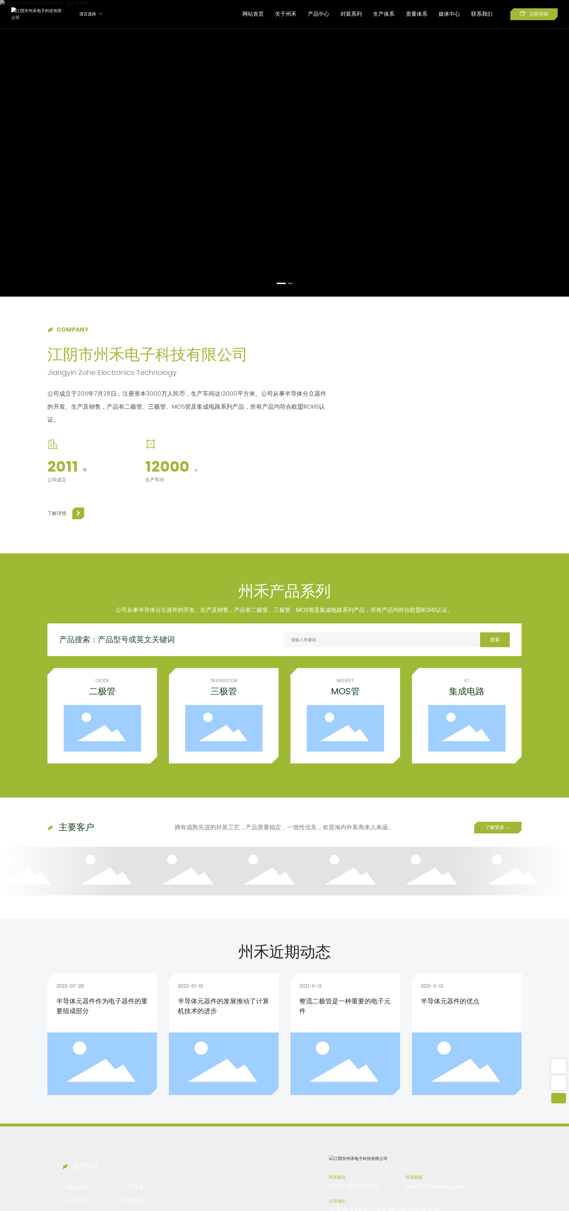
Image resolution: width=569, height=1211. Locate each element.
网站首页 (77, 1187)
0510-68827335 (354, 1186)
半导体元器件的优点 (450, 1001)
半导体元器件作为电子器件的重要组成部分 (102, 1006)
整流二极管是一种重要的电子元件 (345, 1006)
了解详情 (56, 513)
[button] (281, 283)
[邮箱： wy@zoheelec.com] (558, 1082)
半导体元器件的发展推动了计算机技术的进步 (223, 1006)
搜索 (495, 640)
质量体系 (133, 1200)
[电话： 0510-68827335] (558, 1066)
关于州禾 (77, 1200)
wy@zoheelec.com (436, 1186)
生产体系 (133, 1187)
